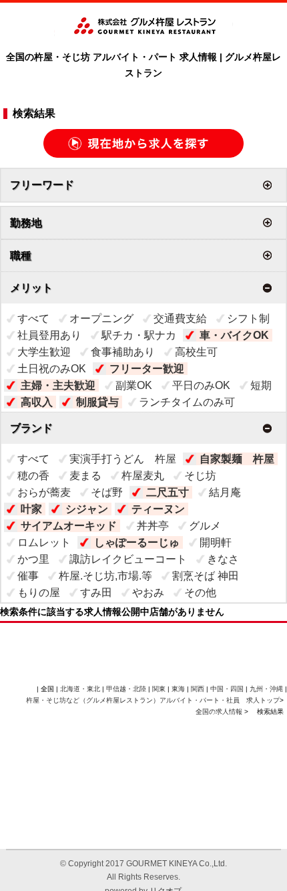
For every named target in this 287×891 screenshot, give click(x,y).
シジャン (86, 509)
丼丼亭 (153, 525)
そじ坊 (200, 475)
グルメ (205, 525)
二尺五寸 (167, 492)
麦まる (85, 475)
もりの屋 (38, 592)
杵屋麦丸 (142, 475)
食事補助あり (123, 352)
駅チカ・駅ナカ (138, 335)
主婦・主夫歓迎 (58, 385)
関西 (197, 688)
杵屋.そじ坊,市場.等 (105, 576)
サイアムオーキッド (69, 525)
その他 (200, 592)
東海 (178, 688)
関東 (159, 688)
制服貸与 (97, 402)
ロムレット (44, 542)
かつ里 (33, 559)
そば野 (107, 492)
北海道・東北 (80, 688)
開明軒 (216, 542)
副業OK (133, 385)
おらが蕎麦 (44, 492)
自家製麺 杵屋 (237, 459)
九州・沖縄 (266, 688)
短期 (261, 385)
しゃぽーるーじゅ (137, 542)
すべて (33, 318)
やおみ (148, 592)
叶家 (31, 509)
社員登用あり (49, 335)
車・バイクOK (234, 335)
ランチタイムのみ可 (187, 402)
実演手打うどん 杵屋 (122, 459)
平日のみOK (201, 385)
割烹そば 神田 (205, 576)
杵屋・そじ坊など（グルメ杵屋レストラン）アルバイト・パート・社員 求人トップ (153, 700)
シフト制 (248, 318)
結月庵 (225, 492)
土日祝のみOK (51, 368)
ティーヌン (158, 509)
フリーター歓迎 (146, 368)
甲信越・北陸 (126, 688)
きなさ (223, 559)
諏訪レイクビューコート (128, 559)
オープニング (101, 318)
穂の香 (33, 475)
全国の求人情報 (220, 711)
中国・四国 (227, 688)
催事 (28, 576)
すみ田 (96, 592)
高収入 (37, 402)
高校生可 (196, 352)
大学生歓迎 (44, 352)
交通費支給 (180, 318)
